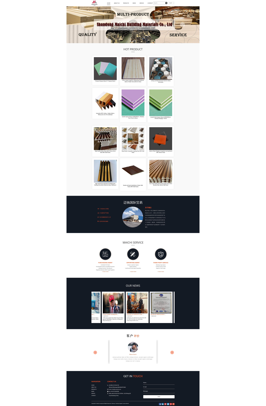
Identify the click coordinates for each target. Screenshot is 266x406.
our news (133, 285)
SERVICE (142, 3)
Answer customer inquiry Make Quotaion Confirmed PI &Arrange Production (133, 266)
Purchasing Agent (105, 263)
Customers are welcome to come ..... (108, 314)
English (170, 3)
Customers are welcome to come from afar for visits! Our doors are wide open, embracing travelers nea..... (110, 319)
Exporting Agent (133, 263)
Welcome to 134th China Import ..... (156, 314)
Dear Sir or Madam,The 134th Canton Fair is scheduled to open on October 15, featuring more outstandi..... (158, 319)
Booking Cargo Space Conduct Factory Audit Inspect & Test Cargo (161, 266)
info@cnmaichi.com (116, 389)
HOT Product (133, 49)
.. (124, 317)
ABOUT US (116, 3)
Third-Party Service (160, 263)
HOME (108, 3)
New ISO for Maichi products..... (131, 314)
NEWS (134, 3)
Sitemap (113, 403)
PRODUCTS (126, 3)
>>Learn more (105, 271)
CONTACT (150, 3)
